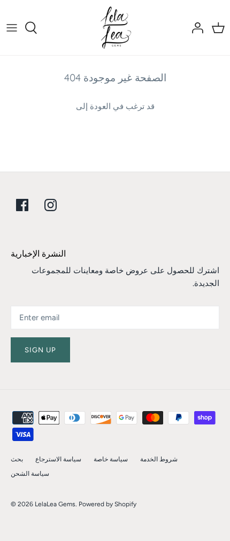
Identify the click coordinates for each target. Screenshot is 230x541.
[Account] (194, 28)
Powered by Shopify (107, 504)
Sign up (40, 350)
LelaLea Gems (55, 504)
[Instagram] (50, 205)
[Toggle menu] (12, 28)
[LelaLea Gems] (115, 27)
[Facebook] (22, 205)
